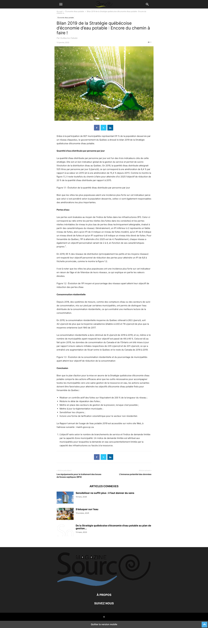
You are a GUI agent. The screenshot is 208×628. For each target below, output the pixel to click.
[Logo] (104, 586)
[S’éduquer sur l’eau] (65, 514)
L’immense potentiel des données (135, 474)
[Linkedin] (110, 127)
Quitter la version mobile (104, 624)
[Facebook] (97, 127)
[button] (61, 4)
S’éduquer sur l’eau (87, 509)
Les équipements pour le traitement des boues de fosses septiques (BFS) (79, 475)
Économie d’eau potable (74, 11)
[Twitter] (103, 127)
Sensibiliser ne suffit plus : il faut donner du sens (105, 493)
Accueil (60, 11)
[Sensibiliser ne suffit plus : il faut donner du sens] (65, 498)
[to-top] (204, 623)
